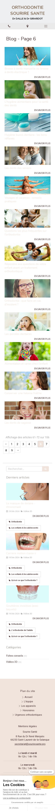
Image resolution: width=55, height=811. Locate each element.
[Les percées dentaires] (27, 321)
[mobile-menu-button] (46, 26)
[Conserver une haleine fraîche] (27, 381)
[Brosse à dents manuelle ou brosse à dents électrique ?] (27, 56)
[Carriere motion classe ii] (27, 541)
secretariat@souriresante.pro (30, 744)
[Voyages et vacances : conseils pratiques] (27, 185)
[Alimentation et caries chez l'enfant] (27, 351)
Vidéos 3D (11, 661)
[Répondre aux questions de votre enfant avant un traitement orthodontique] (27, 251)
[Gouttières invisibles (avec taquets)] (27, 594)
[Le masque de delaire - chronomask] (27, 491)
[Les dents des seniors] (27, 155)
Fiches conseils (14, 655)
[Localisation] (27, 26)
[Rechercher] (45, 469)
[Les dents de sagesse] (27, 410)
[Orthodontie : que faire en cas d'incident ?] (27, 288)
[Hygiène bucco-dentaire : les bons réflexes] (27, 122)
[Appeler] (9, 26)
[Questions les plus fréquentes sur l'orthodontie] (27, 218)
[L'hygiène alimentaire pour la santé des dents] (27, 89)
